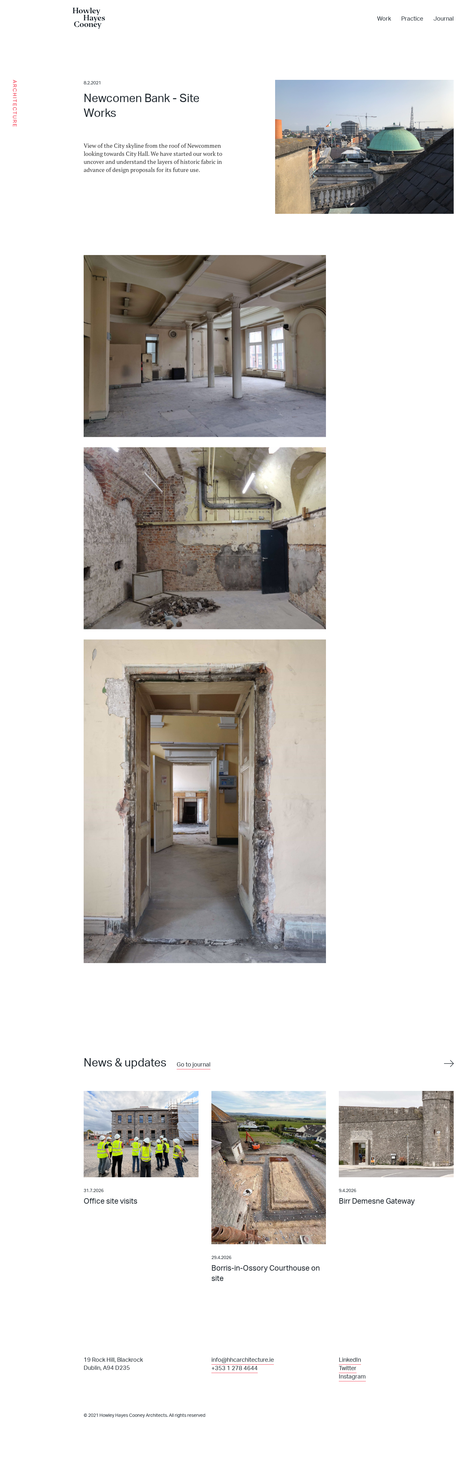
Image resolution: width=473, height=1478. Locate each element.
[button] (447, 1063)
